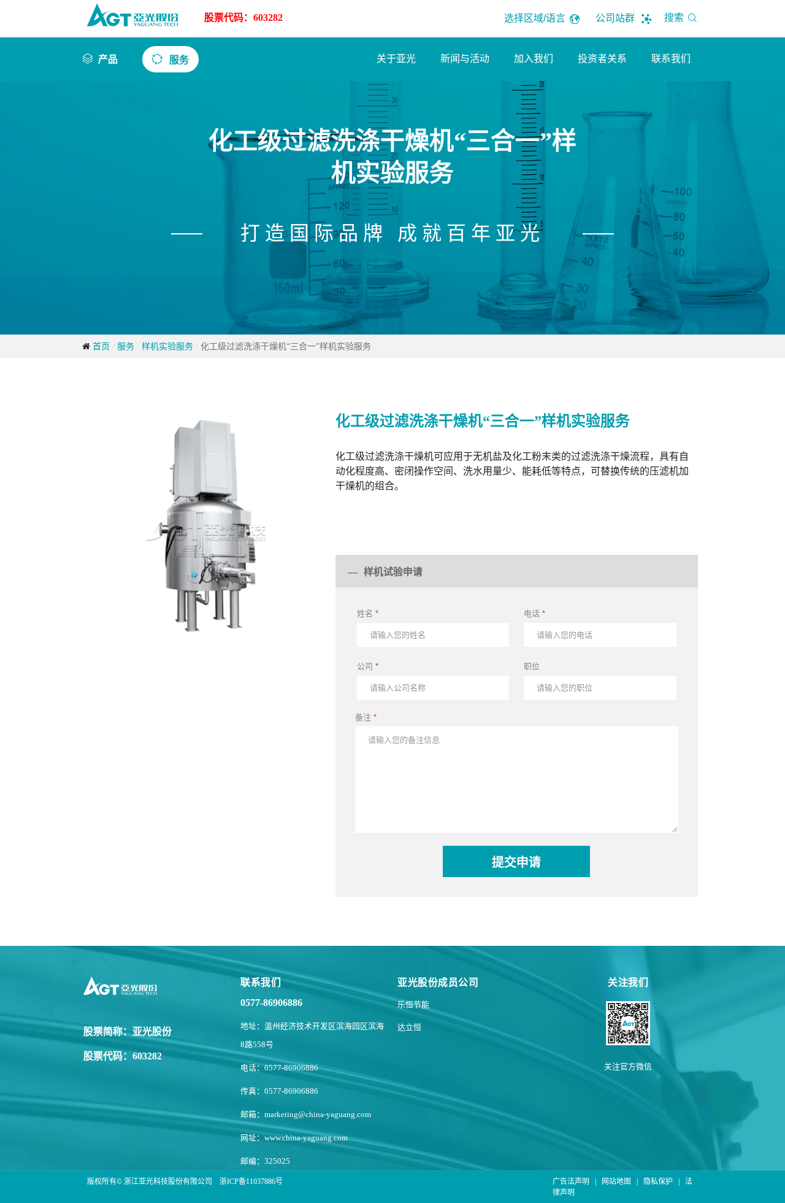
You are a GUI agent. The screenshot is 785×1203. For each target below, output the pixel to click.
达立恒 (409, 1027)
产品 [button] (108, 59)
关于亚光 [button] (396, 58)
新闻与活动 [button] (464, 58)
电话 (534, 613)
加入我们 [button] (533, 58)
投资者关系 (602, 58)
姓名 (367, 613)
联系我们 (671, 58)
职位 (532, 666)
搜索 (675, 17)
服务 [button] (179, 59)
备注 (366, 717)
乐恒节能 (413, 1004)
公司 (367, 666)
